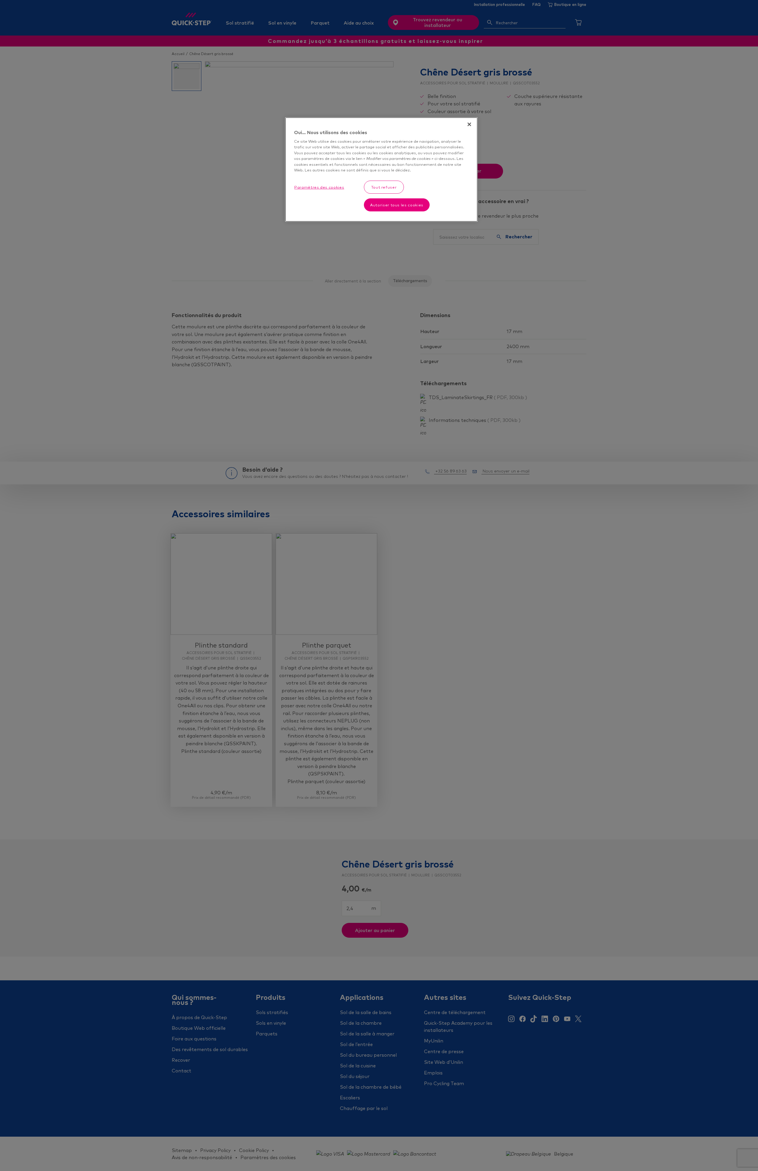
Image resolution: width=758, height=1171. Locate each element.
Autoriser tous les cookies (396, 205)
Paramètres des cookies (319, 187)
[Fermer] (469, 124)
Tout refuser (384, 187)
